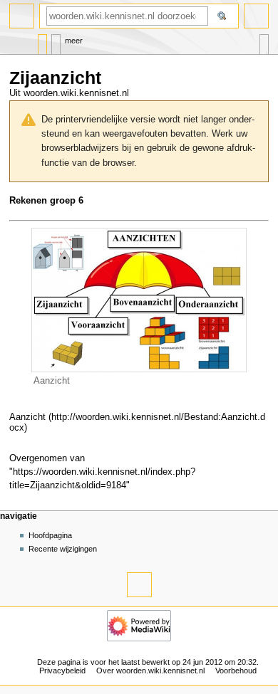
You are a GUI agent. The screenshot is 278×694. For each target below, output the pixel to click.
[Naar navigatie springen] (21, 16)
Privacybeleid (62, 670)
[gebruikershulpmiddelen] (256, 16)
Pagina (42, 41)
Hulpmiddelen (264, 41)
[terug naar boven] (139, 584)
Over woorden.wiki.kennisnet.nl (150, 670)
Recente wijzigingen (63, 549)
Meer (74, 40)
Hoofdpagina (50, 535)
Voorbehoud (236, 670)
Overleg (56, 41)
